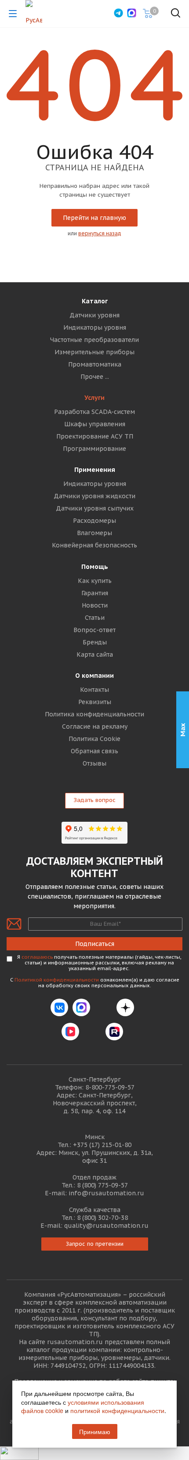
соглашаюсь (37, 957)
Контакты (94, 690)
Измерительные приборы (94, 352)
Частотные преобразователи (94, 340)
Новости (95, 605)
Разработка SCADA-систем (94, 412)
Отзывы (94, 763)
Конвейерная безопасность (94, 545)
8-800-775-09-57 (109, 1087)
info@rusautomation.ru (106, 1193)
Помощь (94, 567)
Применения (94, 470)
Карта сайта (94, 654)
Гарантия (94, 593)
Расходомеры (94, 521)
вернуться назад (99, 233)
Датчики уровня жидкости (94, 496)
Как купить (95, 581)
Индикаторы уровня (94, 327)
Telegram (103, 1007)
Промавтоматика (94, 364)
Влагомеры (94, 533)
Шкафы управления (94, 424)
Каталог (95, 301)
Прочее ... (94, 377)
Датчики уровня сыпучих (95, 508)
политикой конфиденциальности (117, 1410)
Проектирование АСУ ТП (94, 436)
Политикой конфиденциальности (57, 980)
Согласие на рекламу (94, 726)
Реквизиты (94, 702)
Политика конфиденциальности (94, 714)
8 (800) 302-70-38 (102, 1218)
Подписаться (94, 944)
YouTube (92, 1031)
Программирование (94, 449)
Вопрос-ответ (94, 630)
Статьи (95, 618)
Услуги (94, 398)
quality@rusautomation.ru (106, 1226)
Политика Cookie (94, 739)
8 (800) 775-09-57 (102, 1185)
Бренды (95, 642)
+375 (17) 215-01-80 (102, 1145)
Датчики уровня (94, 315)
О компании (94, 676)
